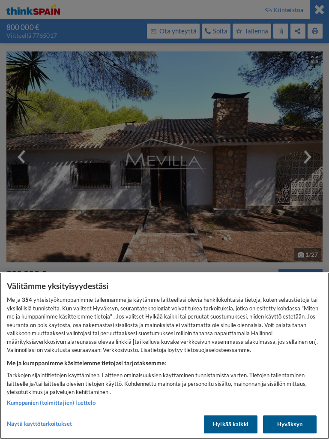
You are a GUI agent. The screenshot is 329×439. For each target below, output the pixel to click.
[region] (164, 355)
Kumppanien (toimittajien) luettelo (51, 402)
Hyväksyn (289, 424)
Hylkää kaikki (230, 424)
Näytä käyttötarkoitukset (39, 423)
